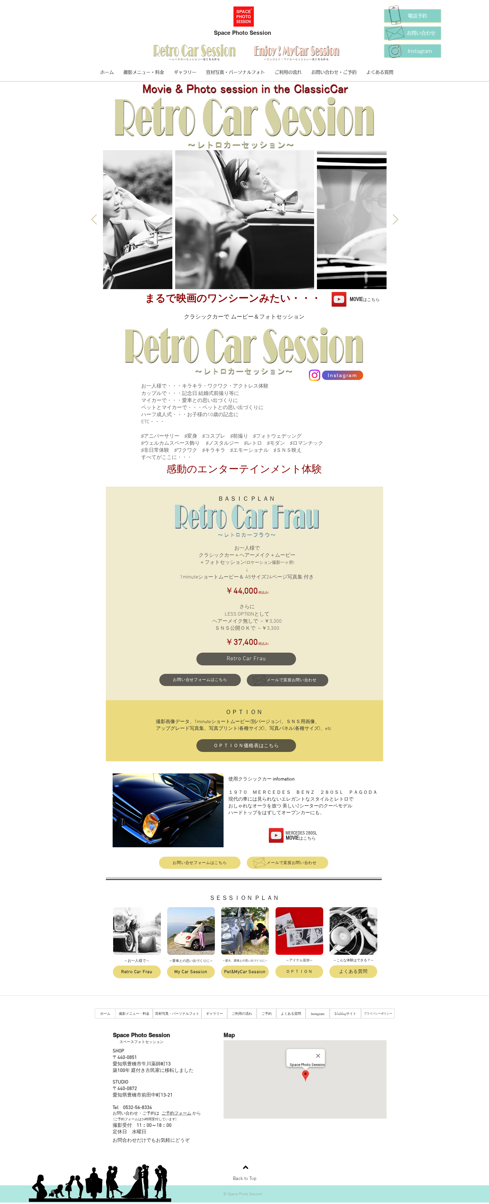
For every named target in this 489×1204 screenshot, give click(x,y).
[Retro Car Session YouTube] (339, 299)
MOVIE (365, 299)
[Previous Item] (94, 219)
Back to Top (244, 1179)
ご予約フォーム (176, 1113)
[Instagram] (314, 375)
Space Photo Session (242, 32)
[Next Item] (395, 219)
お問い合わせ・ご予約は (137, 1113)
